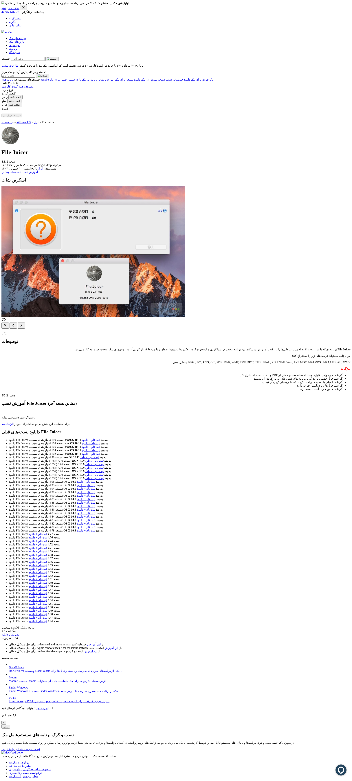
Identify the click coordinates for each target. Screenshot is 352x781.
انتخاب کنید (15, 97)
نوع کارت (7, 90)
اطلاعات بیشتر (10, 8)
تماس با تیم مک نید (20, 765)
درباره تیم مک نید (19, 762)
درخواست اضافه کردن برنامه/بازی (30, 769)
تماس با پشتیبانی (11, 749)
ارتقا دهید (7, 423)
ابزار (36, 122)
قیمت (4, 108)
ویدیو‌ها (13, 48)
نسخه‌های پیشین (11, 172)
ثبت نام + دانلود (91, 439)
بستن (5, 726)
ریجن (4, 97)
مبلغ (4, 100)
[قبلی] (13, 326)
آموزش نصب (30, 172)
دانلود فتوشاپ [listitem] (181, 79)
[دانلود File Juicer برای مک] (10, 143)
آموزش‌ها (14, 45)
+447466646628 (11, 12)
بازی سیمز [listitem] (74, 79)
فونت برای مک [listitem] (200, 79)
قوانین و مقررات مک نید (23, 776)
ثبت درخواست (31, 749)
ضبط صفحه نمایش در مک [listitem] (156, 79)
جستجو (5, 58)
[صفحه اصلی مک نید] (6, 31)
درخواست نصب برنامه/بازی (25, 772)
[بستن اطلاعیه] (23, 7)
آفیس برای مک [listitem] (58, 79)
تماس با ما (15, 25)
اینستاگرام (15, 18)
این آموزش (94, 644)
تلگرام (12, 21)
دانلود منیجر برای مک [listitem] (127, 79)
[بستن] (5, 326)
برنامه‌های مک (17, 38)
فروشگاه (14, 52)
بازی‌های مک (16, 41)
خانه (19, 122)
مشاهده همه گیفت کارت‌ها (17, 86)
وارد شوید (42, 708)
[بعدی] (21, 326)
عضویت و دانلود (10, 634)
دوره (4, 104)
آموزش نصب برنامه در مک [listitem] (98, 79)
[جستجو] (51, 59)
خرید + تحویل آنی (12, 115)
